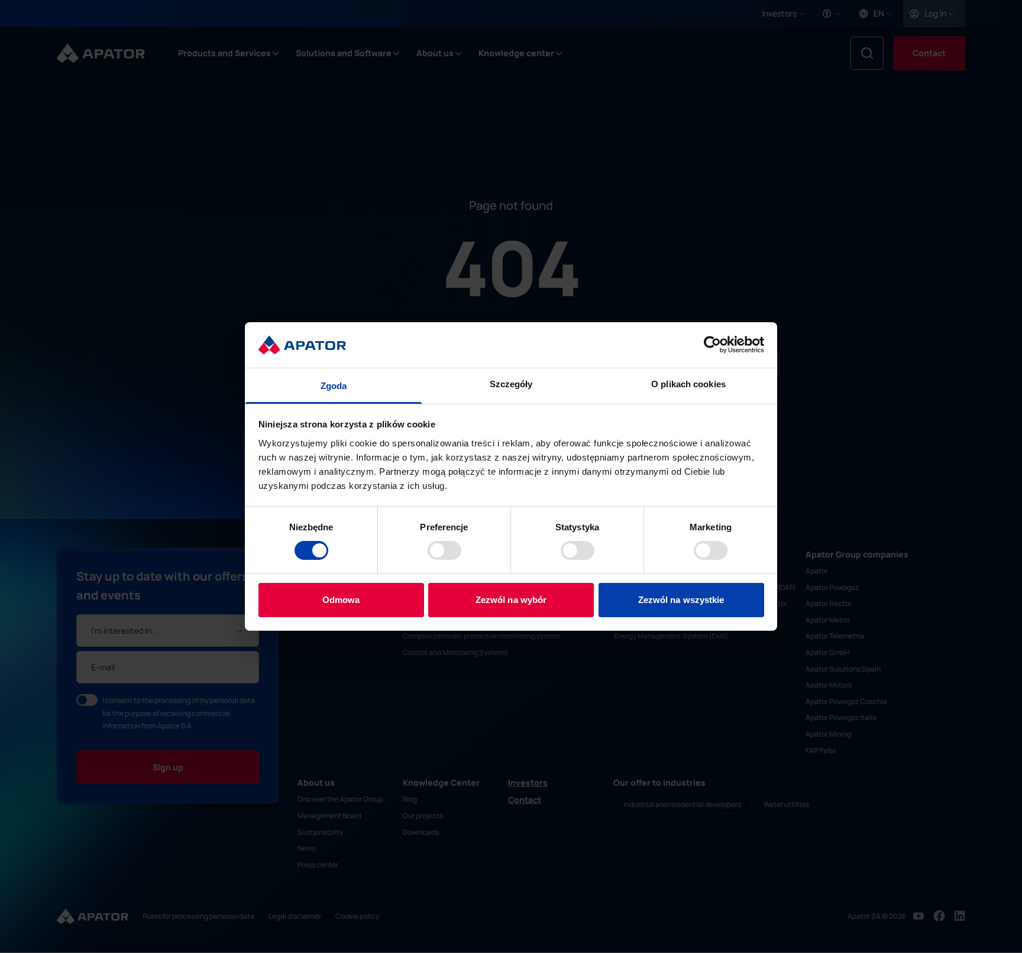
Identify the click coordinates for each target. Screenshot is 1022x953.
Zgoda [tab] (334, 386)
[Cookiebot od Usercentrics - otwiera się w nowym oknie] (712, 345)
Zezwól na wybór (511, 600)
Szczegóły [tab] (511, 384)
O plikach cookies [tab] (688, 384)
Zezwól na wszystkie (681, 600)
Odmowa (341, 600)
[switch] (444, 550)
